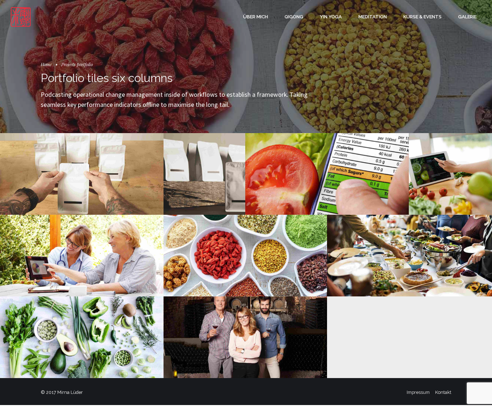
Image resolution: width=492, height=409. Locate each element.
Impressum (418, 392)
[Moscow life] (245, 255)
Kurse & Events (422, 16)
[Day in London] (82, 174)
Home (46, 64)
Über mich (255, 16)
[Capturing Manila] (82, 337)
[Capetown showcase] (204, 174)
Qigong (294, 16)
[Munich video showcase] (82, 255)
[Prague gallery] (450, 174)
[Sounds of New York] (245, 337)
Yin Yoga (331, 16)
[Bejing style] (409, 256)
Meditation (372, 16)
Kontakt (443, 392)
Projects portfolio (77, 64)
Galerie (467, 16)
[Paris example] (327, 174)
